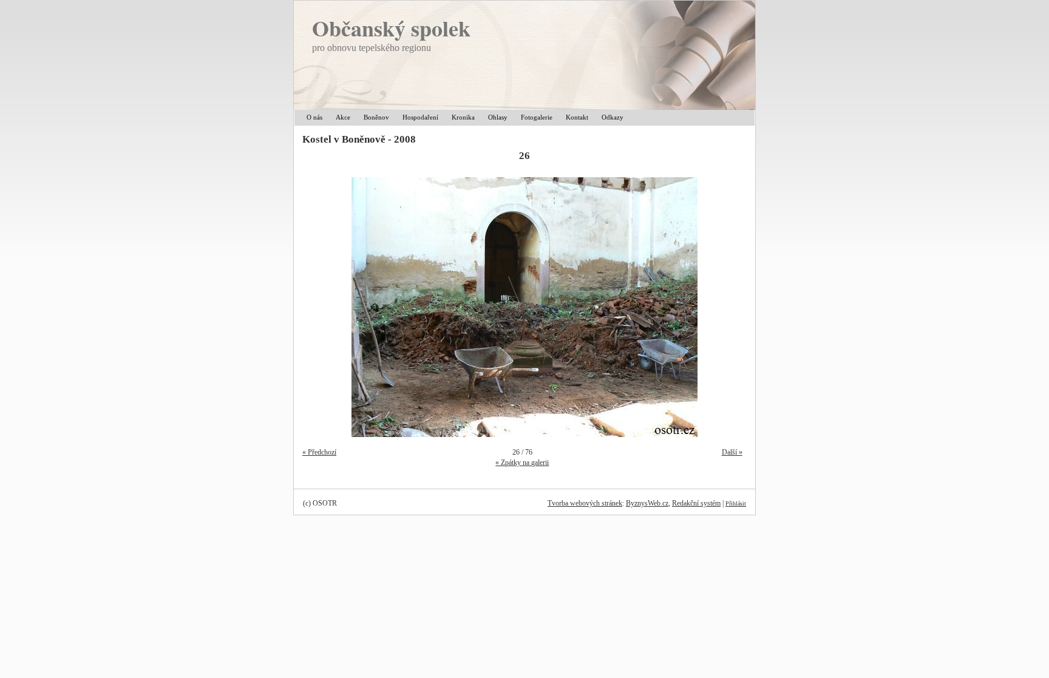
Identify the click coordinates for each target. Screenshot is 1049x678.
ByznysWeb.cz (647, 503)
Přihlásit (735, 503)
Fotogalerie (536, 117)
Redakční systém (696, 503)
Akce (343, 117)
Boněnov (376, 117)
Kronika (463, 117)
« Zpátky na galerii (522, 462)
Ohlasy (498, 117)
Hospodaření (420, 117)
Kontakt (577, 117)
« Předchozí (319, 452)
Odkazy (612, 117)
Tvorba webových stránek (585, 503)
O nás (314, 117)
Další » (732, 452)
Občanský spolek (391, 28)
